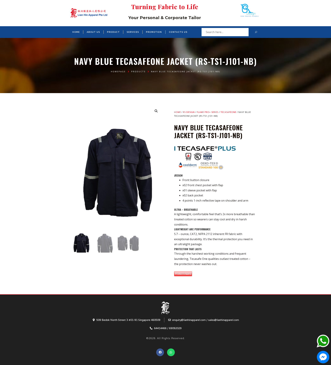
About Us (93, 32)
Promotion (154, 32)
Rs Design (189, 112)
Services (133, 32)
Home (76, 32)
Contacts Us (178, 32)
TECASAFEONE (228, 112)
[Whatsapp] (171, 352)
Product (113, 32)
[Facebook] (160, 352)
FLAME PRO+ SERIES (207, 112)
